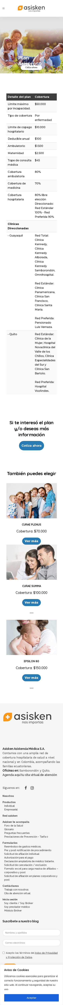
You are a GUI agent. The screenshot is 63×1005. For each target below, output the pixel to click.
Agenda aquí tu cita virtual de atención (30, 775)
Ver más (31, 541)
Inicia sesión (10, 899)
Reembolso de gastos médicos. (22, 846)
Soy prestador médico (17, 906)
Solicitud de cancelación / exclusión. (25, 865)
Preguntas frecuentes (17, 833)
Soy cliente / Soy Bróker (18, 903)
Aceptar (31, 997)
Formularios (10, 842)
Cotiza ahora (31, 67)
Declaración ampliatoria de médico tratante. (29, 861)
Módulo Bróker (13, 910)
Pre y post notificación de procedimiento (27, 850)
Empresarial (11, 809)
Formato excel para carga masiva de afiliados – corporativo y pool (31, 870)
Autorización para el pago (18, 857)
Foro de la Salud (13, 825)
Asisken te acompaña (16, 821)
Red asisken (10, 815)
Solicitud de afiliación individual (21, 853)
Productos (9, 802)
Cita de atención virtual (17, 893)
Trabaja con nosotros (16, 889)
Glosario (9, 829)
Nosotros (8, 796)
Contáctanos (11, 885)
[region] (31, 984)
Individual (9, 805)
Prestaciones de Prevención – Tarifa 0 (26, 836)
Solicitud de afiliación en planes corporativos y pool (30, 878)
